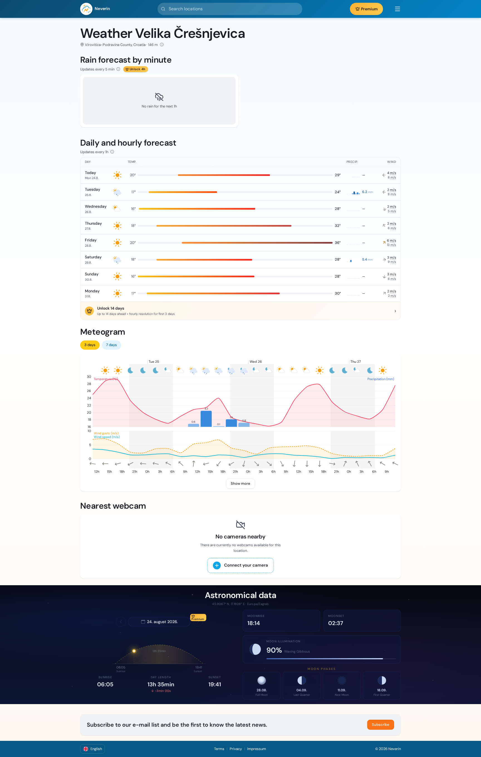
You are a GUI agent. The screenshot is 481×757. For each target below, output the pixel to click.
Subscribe (380, 724)
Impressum (256, 748)
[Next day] (198, 622)
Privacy (236, 748)
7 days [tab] (111, 344)
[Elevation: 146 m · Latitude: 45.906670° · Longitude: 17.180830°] (161, 44)
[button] (395, 9)
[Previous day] (121, 622)
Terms (219, 748)
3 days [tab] (89, 344)
